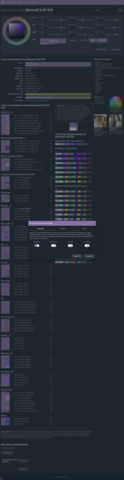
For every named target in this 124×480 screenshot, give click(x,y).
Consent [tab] (40, 229)
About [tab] (84, 229)
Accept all (89, 256)
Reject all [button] (77, 256)
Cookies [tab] (63, 229)
